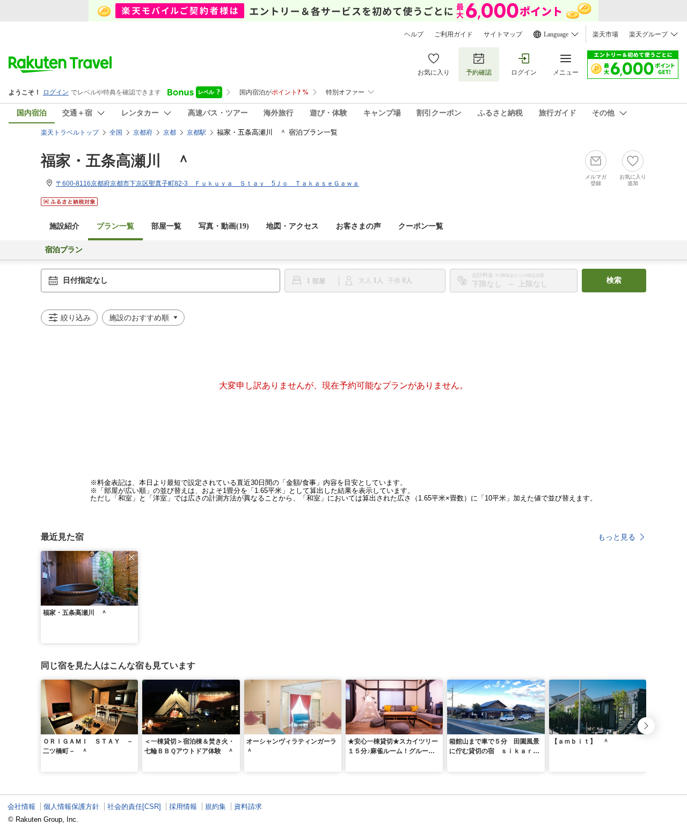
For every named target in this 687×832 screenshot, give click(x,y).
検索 (614, 280)
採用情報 (183, 806)
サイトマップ (503, 34)
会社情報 (21, 806)
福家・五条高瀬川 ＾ (116, 160)
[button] (131, 557)
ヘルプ (413, 34)
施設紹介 (64, 226)
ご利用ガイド (453, 34)
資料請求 (248, 806)
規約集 (215, 806)
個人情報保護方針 (71, 806)
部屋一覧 (166, 226)
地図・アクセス (292, 226)
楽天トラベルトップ (70, 132)
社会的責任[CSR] (134, 806)
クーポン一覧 (420, 226)
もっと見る (616, 537)
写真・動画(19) (224, 226)
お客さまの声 (358, 226)
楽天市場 (605, 34)
